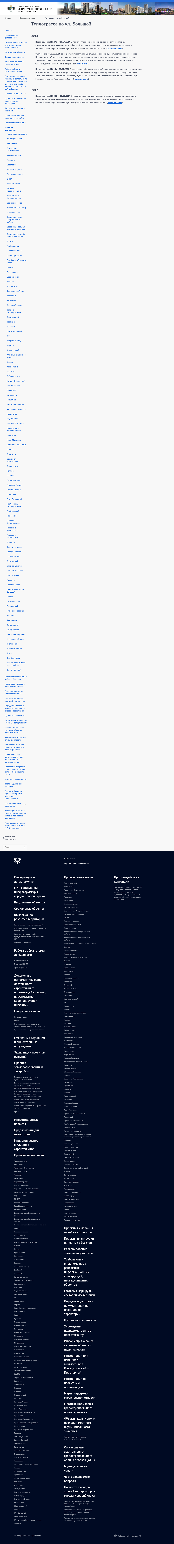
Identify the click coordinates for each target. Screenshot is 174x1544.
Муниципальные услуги (15, 779)
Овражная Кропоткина (12, 460)
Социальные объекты (14, 57)
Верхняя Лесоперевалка (14, 189)
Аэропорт (11, 160)
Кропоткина (12, 366)
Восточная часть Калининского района (16, 228)
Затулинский (13, 317)
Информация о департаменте (11, 36)
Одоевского (12, 466)
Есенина (10, 281)
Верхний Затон (13, 183)
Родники (11, 542)
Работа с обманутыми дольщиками (13, 70)
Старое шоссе (13, 575)
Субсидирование (21, 967)
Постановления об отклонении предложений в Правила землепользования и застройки (27, 1085)
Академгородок (14, 155)
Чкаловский (12, 643)
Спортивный (12, 561)
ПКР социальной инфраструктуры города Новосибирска (16, 45)
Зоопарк (11, 321)
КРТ (8, 336)
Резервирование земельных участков (14, 692)
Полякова (11, 494)
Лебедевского (13, 376)
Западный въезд (14, 305)
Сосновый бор (13, 556)
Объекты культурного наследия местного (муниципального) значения (14, 758)
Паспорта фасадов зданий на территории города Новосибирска (13, 795)
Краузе (10, 362)
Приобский (12, 515)
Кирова (10, 345)
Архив (16, 1020)
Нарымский (12, 414)
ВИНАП (10, 179)
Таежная (11, 580)
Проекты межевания (14, 122)
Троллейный (12, 606)
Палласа (10, 470)
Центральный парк (15, 639)
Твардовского (13, 584)
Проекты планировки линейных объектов (15, 685)
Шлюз (9, 653)
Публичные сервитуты (15, 715)
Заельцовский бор (15, 291)
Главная (8, 30)
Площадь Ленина (15, 485)
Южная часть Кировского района (16, 663)
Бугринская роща (15, 174)
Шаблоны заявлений (22, 942)
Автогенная (12, 143)
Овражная (11, 454)
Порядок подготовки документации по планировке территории (15, 708)
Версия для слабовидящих (76, 863)
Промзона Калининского (13, 521)
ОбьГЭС (10, 449)
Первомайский (14, 480)
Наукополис (12, 418)
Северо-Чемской (14, 551)
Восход (10, 241)
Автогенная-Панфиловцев (13, 149)
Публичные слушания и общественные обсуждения (15, 101)
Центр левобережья (16, 634)
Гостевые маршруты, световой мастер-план (15, 699)
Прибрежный (13, 511)
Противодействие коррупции (13, 804)
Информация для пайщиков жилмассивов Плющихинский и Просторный (76, 1364)
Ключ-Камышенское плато (16, 356)
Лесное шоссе (13, 385)
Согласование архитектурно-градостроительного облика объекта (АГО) (15, 770)
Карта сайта (69, 858)
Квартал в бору (14, 340)
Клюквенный (13, 350)
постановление (115, 48)
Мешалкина (12, 399)
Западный (11, 300)
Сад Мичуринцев (14, 547)
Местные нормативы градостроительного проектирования (14, 747)
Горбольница (13, 246)
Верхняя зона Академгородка (14, 196)
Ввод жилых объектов (15, 52)
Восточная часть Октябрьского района (16, 235)
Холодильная (13, 625)
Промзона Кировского (12, 529)
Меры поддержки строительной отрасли (15, 738)
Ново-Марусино (14, 440)
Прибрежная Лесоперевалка (14, 505)
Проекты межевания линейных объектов (16, 677)
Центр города (13, 629)
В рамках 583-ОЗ (21, 960)
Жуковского (12, 286)
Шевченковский (14, 648)
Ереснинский (13, 277)
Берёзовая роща (14, 169)
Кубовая (11, 371)
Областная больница (16, 444)
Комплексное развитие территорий (14, 62)
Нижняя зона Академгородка (14, 429)
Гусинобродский (14, 255)
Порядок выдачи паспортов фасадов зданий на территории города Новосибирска (79, 1503)
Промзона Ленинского (12, 536)
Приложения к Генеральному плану (29, 1030)
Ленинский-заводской (73, 1037)
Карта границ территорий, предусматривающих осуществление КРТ (29, 936)
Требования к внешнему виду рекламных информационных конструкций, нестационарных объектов (76, 1271)
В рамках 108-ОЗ (21, 964)
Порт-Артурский (14, 499)
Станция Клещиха (15, 570)
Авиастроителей (14, 138)
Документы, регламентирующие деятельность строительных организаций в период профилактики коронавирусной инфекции (16, 82)
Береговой (12, 164)
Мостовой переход (15, 404)
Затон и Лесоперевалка (14, 311)
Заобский (11, 295)
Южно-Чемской (14, 670)
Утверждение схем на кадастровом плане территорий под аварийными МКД (16, 814)
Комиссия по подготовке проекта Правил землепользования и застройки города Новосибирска (28, 1093)
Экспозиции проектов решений (15, 109)
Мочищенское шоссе (16, 409)
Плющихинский (14, 489)
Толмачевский (13, 601)
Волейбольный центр (16, 207)
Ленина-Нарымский (16, 381)
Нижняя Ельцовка (15, 423)
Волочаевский (13, 212)
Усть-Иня (11, 615)
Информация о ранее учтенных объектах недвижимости (14, 730)
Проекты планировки (10, 128)
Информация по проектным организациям (75, 1383)
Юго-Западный (13, 658)
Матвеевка (12, 395)
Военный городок (15, 203)
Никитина (11, 435)
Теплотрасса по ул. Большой (15, 590)
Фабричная (12, 620)
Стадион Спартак (15, 566)
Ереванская (12, 272)
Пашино (10, 475)
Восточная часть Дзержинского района (14, 219)
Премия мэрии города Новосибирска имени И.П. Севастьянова (15, 825)
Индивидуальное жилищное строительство (26, 1145)
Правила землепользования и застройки (14, 116)
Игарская (11, 326)
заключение (82, 63)
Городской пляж (14, 250)
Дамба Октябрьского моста (16, 261)
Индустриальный (14, 331)
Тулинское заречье (15, 610)
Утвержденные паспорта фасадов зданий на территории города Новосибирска (78, 1512)
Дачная (10, 267)
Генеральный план (13, 93)
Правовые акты (20, 1017)
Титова (10, 596)
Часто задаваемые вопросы (13, 785)
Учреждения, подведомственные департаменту (16, 721)
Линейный (11, 390)
